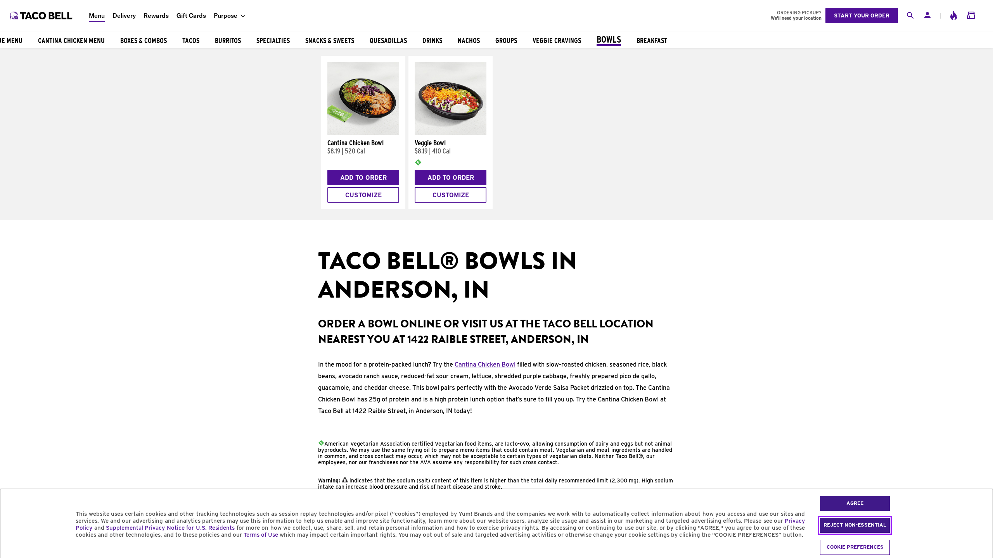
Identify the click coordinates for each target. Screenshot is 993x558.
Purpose (225, 15)
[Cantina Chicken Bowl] (363, 133)
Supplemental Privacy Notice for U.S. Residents (170, 527)
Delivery (124, 15)
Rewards (156, 15)
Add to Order (363, 177)
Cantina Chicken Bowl (485, 364)
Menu (97, 15)
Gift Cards (191, 15)
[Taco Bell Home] (42, 15)
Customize (363, 195)
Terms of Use (261, 534)
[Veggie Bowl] (450, 133)
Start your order (861, 15)
